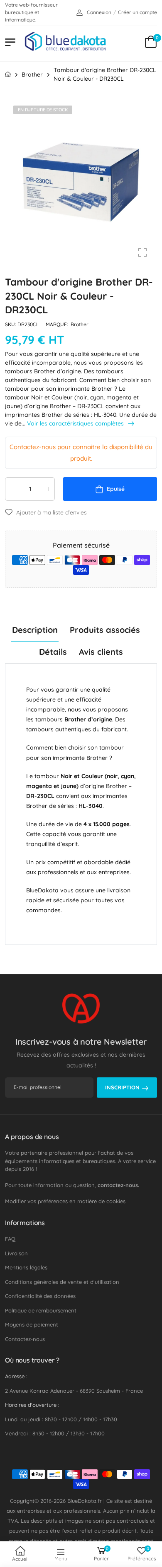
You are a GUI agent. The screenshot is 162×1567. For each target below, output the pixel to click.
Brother (79, 324)
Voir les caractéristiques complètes (76, 423)
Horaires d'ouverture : (32, 1404)
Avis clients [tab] (101, 652)
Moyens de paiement (31, 1324)
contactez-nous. (118, 1185)
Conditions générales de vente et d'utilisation (62, 1282)
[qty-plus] (48, 489)
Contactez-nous (25, 1339)
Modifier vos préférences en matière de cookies (65, 1201)
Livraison (16, 1253)
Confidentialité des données (40, 1296)
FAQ (10, 1238)
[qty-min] (11, 489)
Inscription (122, 1087)
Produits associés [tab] (105, 630)
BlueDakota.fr (84, 1500)
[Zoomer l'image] (142, 252)
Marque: (57, 324)
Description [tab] (35, 630)
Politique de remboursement (40, 1310)
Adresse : (16, 1376)
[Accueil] (8, 74)
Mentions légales (26, 1267)
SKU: (11, 324)
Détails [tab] (53, 652)
